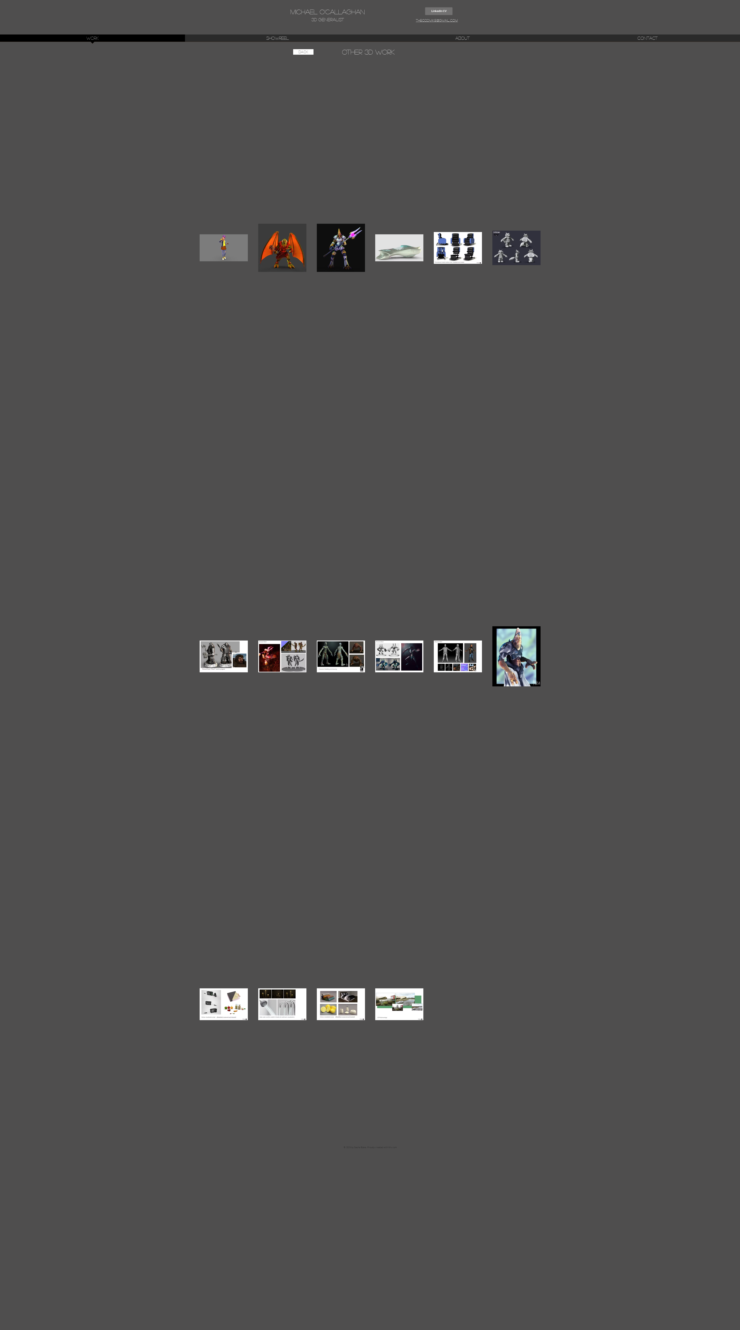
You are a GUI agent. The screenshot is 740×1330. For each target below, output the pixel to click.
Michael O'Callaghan (327, 11)
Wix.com (392, 1147)
